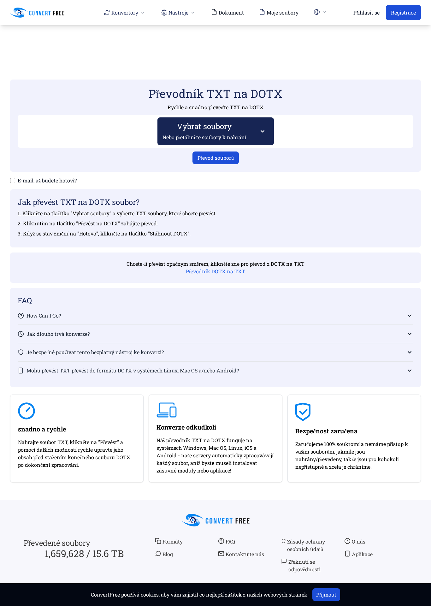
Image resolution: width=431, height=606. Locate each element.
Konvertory (124, 12)
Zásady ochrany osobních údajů (306, 545)
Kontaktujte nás (245, 554)
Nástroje (178, 12)
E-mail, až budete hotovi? (47, 180)
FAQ (230, 541)
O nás (358, 541)
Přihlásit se (366, 12)
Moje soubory (282, 12)
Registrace (403, 12)
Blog (167, 554)
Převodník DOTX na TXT (215, 271)
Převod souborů (216, 157)
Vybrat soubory (204, 130)
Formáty (172, 541)
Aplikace (362, 554)
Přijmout (326, 594)
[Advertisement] (215, 43)
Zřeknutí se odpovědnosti (304, 565)
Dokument (231, 12)
